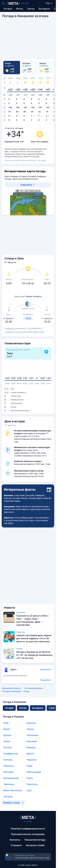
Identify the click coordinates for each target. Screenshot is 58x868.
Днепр (6, 729)
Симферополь (10, 753)
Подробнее (26, 185)
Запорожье (32, 735)
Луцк (29, 790)
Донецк (7, 735)
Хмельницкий (33, 772)
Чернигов (31, 759)
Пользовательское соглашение (27, 834)
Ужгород (8, 796)
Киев (5, 723)
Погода (25, 3)
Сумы (29, 766)
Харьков (30, 723)
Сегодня (7, 8)
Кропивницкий (11, 778)
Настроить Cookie (35, 845)
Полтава (7, 759)
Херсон (30, 753)
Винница (30, 747)
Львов (6, 741)
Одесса (30, 729)
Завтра (31, 8)
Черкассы (8, 766)
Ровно (29, 778)
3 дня (52, 708)
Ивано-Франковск (12, 790)
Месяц (19, 8)
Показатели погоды (35, 839)
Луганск (7, 747)
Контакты (15, 839)
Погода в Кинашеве (11, 691)
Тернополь (32, 784)
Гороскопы (45, 669)
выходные (44, 8)
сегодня (9, 708)
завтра (22, 708)
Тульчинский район (33, 688)
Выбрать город (11, 802)
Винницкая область (11, 688)
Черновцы (8, 784)
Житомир (8, 772)
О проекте (16, 845)
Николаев (31, 741)
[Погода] (27, 817)
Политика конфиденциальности (28, 828)
